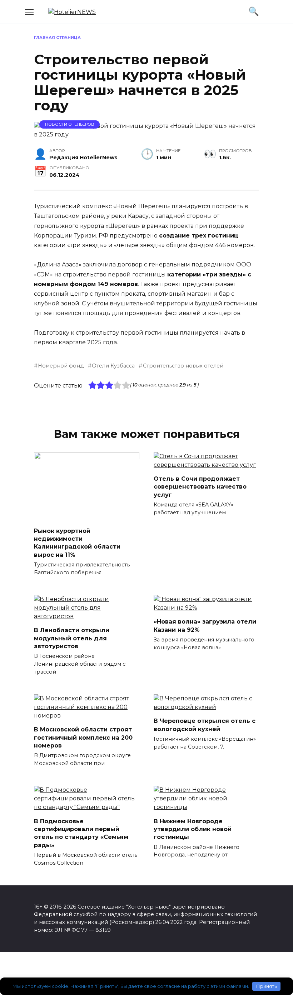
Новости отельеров (69, 124)
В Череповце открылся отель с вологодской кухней (204, 725)
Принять (266, 986)
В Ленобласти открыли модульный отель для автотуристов (71, 638)
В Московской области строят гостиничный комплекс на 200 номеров (83, 737)
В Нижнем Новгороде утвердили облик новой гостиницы (193, 829)
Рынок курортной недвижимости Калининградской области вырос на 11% (77, 542)
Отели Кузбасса (113, 365)
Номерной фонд (61, 365)
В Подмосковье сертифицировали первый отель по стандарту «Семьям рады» (81, 833)
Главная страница (57, 37)
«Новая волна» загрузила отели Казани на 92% (205, 625)
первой (119, 274)
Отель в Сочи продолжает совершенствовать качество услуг (200, 486)
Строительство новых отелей (183, 365)
